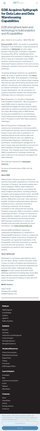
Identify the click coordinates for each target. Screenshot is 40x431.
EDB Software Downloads (10, 355)
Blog (3, 378)
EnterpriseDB (6, 44)
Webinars (5, 386)
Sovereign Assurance (8, 341)
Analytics (5, 315)
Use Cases (5, 332)
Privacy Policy (22, 419)
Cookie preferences (20, 423)
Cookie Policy (33, 419)
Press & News (6, 400)
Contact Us (5, 409)
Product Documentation (9, 352)
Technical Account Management (11, 335)
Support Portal (6, 358)
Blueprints (5, 330)
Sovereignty (5, 375)
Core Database (6, 312)
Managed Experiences (9, 343)
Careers (4, 403)
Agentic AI (5, 318)
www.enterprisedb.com (23, 226)
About (4, 398)
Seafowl (4, 270)
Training (4, 361)
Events (4, 383)
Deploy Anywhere (7, 321)
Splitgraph (16, 49)
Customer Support (7, 338)
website (4, 171)
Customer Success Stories (10, 380)
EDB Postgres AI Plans (8, 366)
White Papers (6, 389)
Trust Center (6, 363)
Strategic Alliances (7, 406)
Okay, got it (20, 428)
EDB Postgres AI (7, 310)
